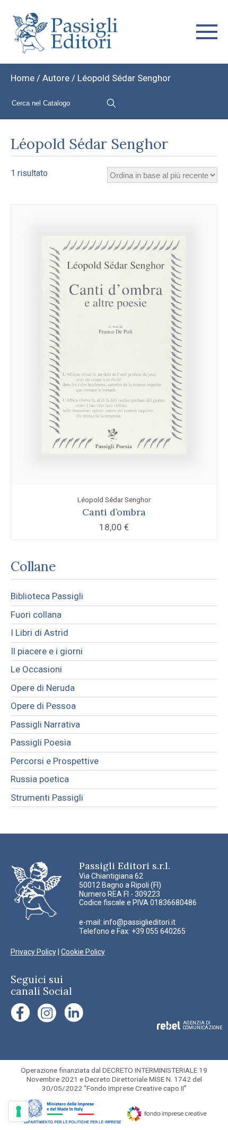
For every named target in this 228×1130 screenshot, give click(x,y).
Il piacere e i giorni (47, 651)
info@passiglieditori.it (139, 922)
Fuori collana (36, 614)
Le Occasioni (36, 669)
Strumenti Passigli (47, 797)
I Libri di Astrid (39, 632)
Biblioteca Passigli (47, 596)
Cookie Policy (83, 952)
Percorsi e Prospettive (55, 761)
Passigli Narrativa (45, 724)
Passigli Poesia (41, 742)
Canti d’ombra (114, 512)
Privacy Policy (33, 952)
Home (22, 78)
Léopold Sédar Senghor (114, 499)
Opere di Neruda (43, 687)
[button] (206, 32)
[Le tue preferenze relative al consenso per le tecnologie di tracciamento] (18, 1111)
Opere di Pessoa (43, 705)
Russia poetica (40, 779)
